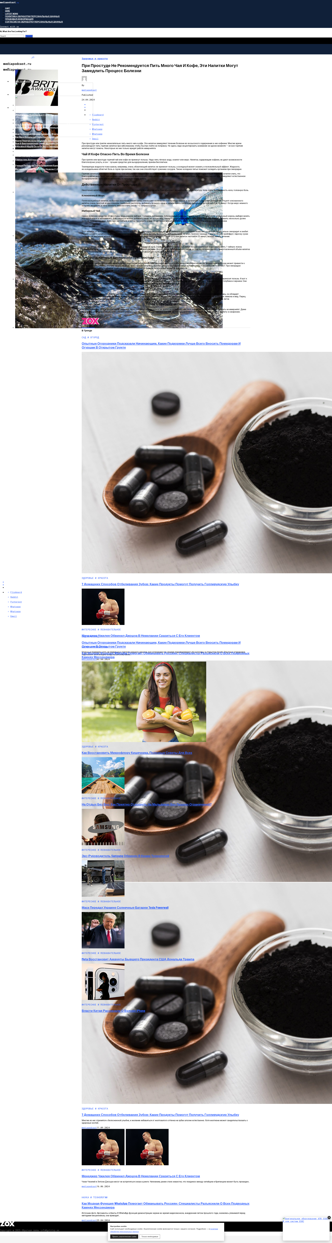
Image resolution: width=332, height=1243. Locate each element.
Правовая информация (19, 19)
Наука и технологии (22, 81)
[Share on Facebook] (168, 104)
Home (7, 11)
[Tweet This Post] (168, 107)
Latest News (11, 13)
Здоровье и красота (22, 94)
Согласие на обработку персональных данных (34, 22)
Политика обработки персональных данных (32, 16)
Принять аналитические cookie (124, 1237)
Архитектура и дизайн (23, 107)
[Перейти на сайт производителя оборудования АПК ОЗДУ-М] (306, 1229)
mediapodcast (89, 90)
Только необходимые (149, 1237)
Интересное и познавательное (29, 68)
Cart (7, 8)
